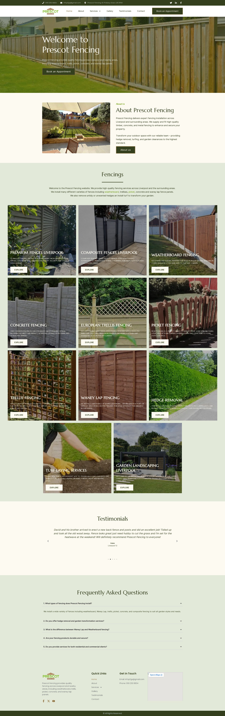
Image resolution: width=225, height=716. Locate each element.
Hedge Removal (167, 400)
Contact (141, 11)
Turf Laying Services (66, 470)
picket (131, 192)
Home (69, 11)
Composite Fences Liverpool (109, 252)
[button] (48, 541)
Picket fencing (166, 325)
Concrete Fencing (28, 325)
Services (94, 11)
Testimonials (125, 11)
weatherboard (111, 192)
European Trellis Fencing (106, 325)
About (81, 11)
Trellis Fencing (25, 397)
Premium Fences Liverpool (36, 252)
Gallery (110, 11)
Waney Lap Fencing (100, 397)
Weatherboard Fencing (175, 255)
